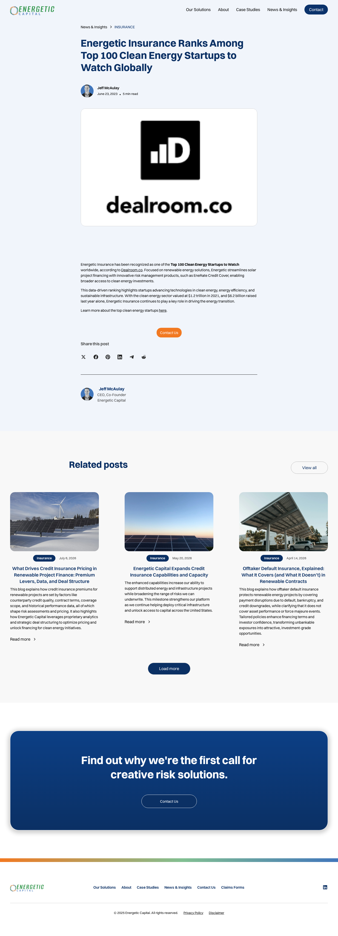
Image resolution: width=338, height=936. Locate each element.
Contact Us (169, 332)
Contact (316, 9)
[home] (34, 9)
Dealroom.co (132, 270)
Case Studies (248, 9)
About (223, 9)
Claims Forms (232, 887)
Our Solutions (198, 9)
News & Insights (282, 9)
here (162, 310)
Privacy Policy (193, 913)
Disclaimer (216, 913)
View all (309, 467)
